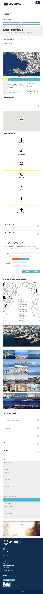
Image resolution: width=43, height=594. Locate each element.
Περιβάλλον (5, 561)
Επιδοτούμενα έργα (6, 558)
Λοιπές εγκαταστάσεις (8, 506)
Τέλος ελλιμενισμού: (8, 262)
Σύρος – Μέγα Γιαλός (8, 513)
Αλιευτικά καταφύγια (8, 472)
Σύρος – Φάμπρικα (8, 493)
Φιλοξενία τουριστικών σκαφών (10, 496)
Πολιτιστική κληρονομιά (7, 560)
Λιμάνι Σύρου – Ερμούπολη (9, 465)
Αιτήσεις (4, 557)
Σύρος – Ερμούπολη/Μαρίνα (9, 516)
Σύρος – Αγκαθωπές (8, 476)
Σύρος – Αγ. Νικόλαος (8, 510)
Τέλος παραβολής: (7, 265)
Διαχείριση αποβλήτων (6, 563)
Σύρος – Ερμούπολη (8, 499)
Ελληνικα (21, 22)
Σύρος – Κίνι (6, 489)
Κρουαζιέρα (6, 469)
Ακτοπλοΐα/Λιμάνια (8, 462)
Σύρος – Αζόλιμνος (7, 479)
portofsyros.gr (21, 592)
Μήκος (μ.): (8, 256)
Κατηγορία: (9, 253)
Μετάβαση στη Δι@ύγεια (8, 580)
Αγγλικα (21, 24)
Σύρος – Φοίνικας (7, 503)
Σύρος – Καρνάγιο (7, 486)
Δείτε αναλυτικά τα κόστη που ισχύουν (31, 271)
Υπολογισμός (16, 258)
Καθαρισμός (25, 258)
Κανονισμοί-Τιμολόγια (6, 555)
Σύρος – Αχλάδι (7, 482)
